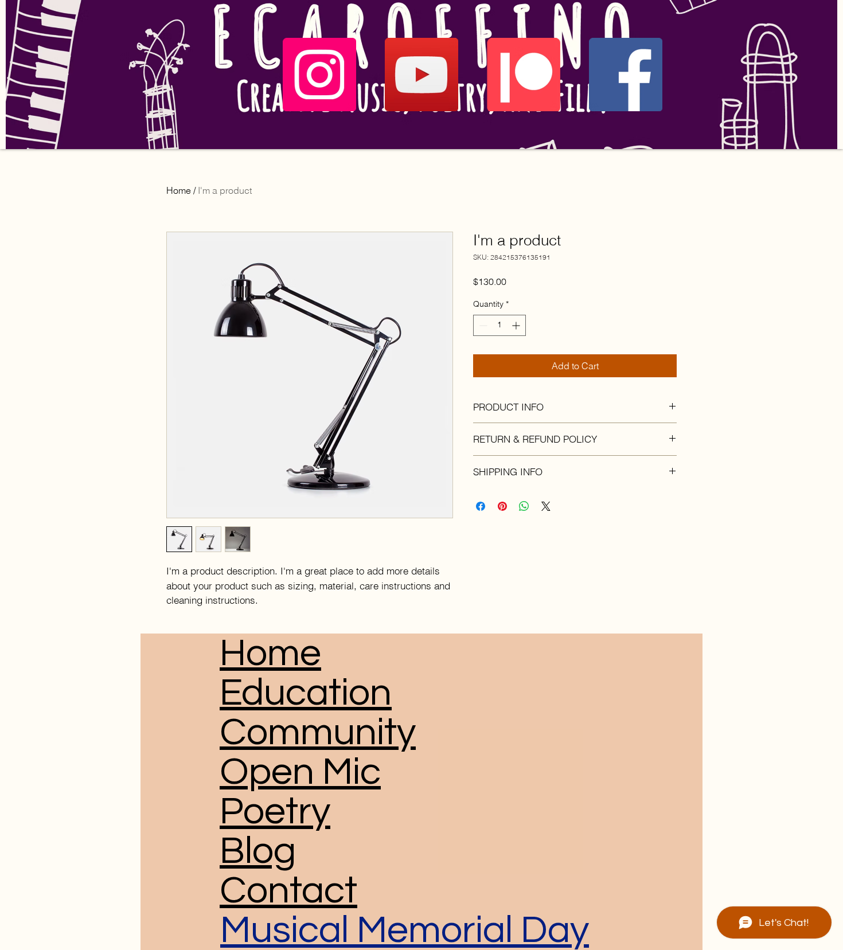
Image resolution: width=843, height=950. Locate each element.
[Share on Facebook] (480, 506)
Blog (258, 851)
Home (178, 190)
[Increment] (517, 325)
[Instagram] (319, 74)
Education (306, 693)
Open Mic (300, 772)
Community (318, 732)
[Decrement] (482, 325)
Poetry (275, 811)
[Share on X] (546, 506)
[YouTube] (421, 74)
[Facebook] (625, 74)
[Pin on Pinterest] (502, 506)
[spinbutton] (499, 325)
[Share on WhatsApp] (524, 506)
